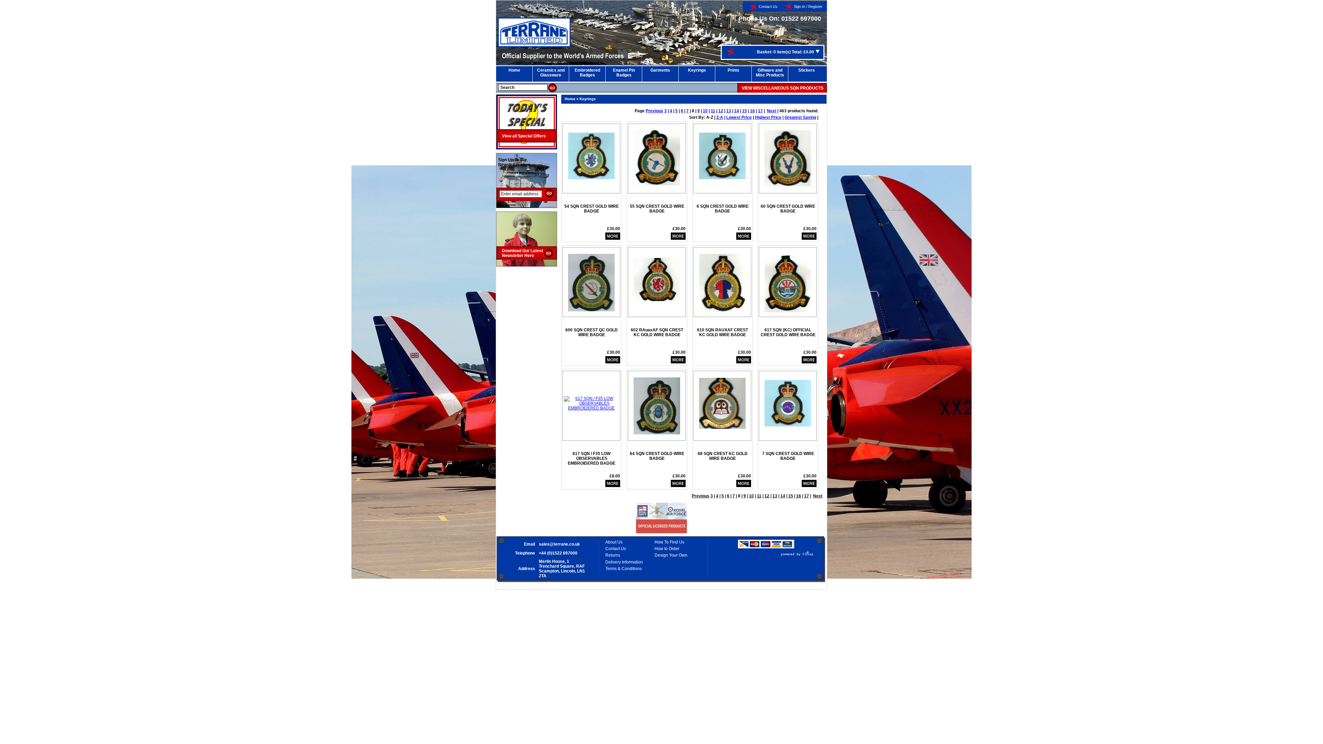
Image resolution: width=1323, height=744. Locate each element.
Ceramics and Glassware (551, 73)
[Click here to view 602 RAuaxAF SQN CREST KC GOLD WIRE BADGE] (656, 277)
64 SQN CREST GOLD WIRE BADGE (657, 456)
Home (514, 70)
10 (705, 110)
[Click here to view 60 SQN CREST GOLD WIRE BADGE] (787, 155)
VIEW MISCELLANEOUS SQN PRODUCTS (782, 88)
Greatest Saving (800, 117)
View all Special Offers (524, 136)
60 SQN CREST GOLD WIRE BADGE (788, 209)
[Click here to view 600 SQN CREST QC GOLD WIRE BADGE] (591, 280)
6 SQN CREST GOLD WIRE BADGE (723, 209)
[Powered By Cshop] (776, 556)
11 (713, 110)
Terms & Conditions (623, 568)
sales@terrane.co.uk (559, 544)
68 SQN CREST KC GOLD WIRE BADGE (723, 456)
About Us (614, 542)
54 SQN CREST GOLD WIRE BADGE (591, 209)
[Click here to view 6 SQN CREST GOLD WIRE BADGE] (722, 153)
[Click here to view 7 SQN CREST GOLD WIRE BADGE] (787, 400)
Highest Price (768, 117)
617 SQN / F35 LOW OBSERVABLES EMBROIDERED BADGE (591, 458)
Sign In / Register (808, 6)
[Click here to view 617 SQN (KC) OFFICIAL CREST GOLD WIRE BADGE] (787, 280)
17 (760, 110)
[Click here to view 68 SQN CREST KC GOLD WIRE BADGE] (722, 401)
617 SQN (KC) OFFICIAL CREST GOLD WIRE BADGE (788, 332)
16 (752, 110)
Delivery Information (624, 562)
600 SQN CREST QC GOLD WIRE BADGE (591, 332)
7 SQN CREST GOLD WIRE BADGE (788, 456)
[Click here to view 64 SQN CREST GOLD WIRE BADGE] (656, 403)
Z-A (719, 117)
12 (720, 110)
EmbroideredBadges (587, 73)
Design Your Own (671, 555)
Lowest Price (739, 117)
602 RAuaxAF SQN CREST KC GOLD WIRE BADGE (657, 332)
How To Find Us (669, 542)
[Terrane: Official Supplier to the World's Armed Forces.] (534, 45)
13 (728, 110)
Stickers (806, 70)
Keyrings (697, 70)
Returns (612, 555)
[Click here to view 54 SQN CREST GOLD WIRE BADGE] (591, 153)
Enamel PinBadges (624, 73)
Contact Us (768, 6)
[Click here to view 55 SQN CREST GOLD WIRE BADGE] (656, 155)
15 (744, 110)
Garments (660, 70)
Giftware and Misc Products (770, 73)
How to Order (667, 548)
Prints (733, 70)
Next (771, 110)
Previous (654, 110)
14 (736, 110)
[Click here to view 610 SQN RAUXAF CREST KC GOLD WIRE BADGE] (722, 281)
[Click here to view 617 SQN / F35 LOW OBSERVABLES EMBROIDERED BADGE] (591, 401)
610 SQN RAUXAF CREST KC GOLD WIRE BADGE (722, 332)
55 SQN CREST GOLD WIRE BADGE (657, 209)
